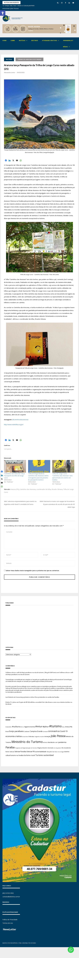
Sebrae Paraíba (20, 751)
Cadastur (27, 731)
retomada (50, 748)
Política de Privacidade (9, 920)
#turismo (55, 726)
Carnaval (45, 731)
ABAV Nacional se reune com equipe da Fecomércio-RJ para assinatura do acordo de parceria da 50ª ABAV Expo (57, 504)
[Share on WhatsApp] (21, 160)
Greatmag (25, 943)
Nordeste (51, 742)
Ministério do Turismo (27, 742)
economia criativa (13, 736)
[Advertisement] (39, 623)
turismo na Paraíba (17, 755)
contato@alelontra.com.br (11, 897)
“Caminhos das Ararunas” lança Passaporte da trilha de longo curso (14, 476)
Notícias (22, 40)
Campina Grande (36, 731)
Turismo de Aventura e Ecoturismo (29, 59)
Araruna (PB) (14, 489)
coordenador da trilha (43, 489)
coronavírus (54, 731)
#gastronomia (29, 727)
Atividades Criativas (49, 40)
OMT (56, 742)
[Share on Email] (17, 160)
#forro (22, 727)
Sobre (13, 40)
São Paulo (55, 751)
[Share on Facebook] (6, 160)
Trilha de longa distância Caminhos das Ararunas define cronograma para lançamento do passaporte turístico (38, 477)
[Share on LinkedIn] (9, 160)
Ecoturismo (25, 736)
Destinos (34, 40)
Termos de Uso (7, 923)
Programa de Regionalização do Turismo (26, 748)
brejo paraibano (16, 731)
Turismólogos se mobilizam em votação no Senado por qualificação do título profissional (33, 679)
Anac (63, 727)
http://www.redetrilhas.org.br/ (13, 425)
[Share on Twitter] (13, 160)
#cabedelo (9, 727)
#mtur (38, 726)
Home (4, 40)
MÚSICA (45, 742)
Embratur (31, 736)
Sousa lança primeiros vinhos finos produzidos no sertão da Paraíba (37, 697)
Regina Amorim (42, 748)
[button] (2, 13)
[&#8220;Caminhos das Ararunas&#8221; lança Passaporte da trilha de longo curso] (15, 466)
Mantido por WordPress (9, 943)
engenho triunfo (39, 736)
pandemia (62, 742)
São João (49, 751)
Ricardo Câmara (57, 489)
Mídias (65, 47)
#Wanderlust (68, 40)
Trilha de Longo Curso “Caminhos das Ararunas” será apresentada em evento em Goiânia (62, 477)
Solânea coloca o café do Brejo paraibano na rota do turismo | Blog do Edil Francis (31, 672)
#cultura (16, 726)
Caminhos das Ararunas (28, 489)
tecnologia (61, 751)
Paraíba (10, 747)
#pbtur (46, 726)
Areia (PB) (68, 727)
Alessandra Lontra (9, 72)
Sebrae (11, 752)
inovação (47, 736)
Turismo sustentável (44, 755)
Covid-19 (63, 731)
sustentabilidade (40, 752)
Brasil (7, 731)
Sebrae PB (31, 751)
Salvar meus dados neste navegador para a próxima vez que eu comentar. (32, 570)
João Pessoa (58, 736)
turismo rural (29, 755)
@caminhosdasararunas (20, 420)
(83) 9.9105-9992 (8, 893)
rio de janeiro (57, 748)
